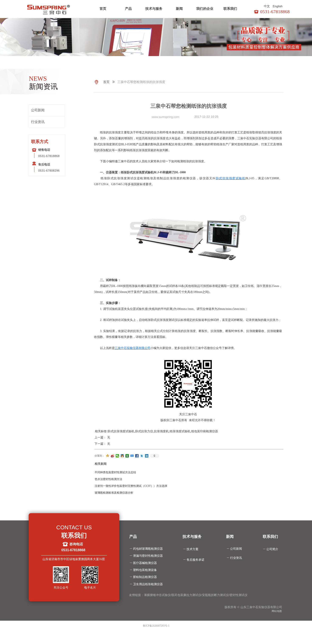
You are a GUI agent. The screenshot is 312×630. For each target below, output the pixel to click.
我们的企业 (204, 8)
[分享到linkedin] (147, 456)
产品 (128, 8)
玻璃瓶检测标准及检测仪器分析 (114, 492)
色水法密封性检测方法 (108, 479)
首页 (103, 8)
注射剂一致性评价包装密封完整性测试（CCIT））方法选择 (131, 485)
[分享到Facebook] (137, 456)
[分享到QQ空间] (108, 456)
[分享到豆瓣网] (127, 456)
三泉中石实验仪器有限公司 (132, 348)
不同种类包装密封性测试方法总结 (115, 472)
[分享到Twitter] (142, 456)
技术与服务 (153, 8)
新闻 (179, 8)
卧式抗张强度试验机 (231, 178)
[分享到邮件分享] (132, 456)
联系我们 (230, 8)
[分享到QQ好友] (122, 456)
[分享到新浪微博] (112, 456)
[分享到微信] (117, 456)
